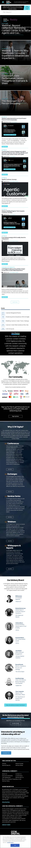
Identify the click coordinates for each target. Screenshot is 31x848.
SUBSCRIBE (15, 723)
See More (10, 469)
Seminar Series (19, 765)
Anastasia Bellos (19, 637)
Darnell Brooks (19, 664)
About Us (4, 774)
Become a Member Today (8, 779)
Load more (15, 302)
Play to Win (18, 779)
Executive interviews (7, 775)
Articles (4, 763)
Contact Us (6, 753)
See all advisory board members (15, 705)
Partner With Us (20, 777)
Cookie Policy (19, 775)
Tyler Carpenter (19, 691)
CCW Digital (14, 121)
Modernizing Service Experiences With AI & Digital (17, 316)
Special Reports (6, 765)
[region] (15, 841)
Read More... (4, 146)
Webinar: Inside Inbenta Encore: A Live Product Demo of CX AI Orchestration (14, 119)
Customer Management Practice (13, 312)
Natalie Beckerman (20, 608)
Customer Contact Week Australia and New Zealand (18, 324)
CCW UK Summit (10, 328)
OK (15, 845)
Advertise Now (6, 802)
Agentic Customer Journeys (9, 179)
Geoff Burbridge (19, 678)
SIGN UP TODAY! (6, 824)
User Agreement (6, 777)
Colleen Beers (19, 623)
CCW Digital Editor (13, 181)
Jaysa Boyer (18, 650)
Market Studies (19, 763)
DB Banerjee (18, 596)
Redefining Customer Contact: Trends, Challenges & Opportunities (18, 321)
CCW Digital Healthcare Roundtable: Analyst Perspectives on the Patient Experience (13, 269)
